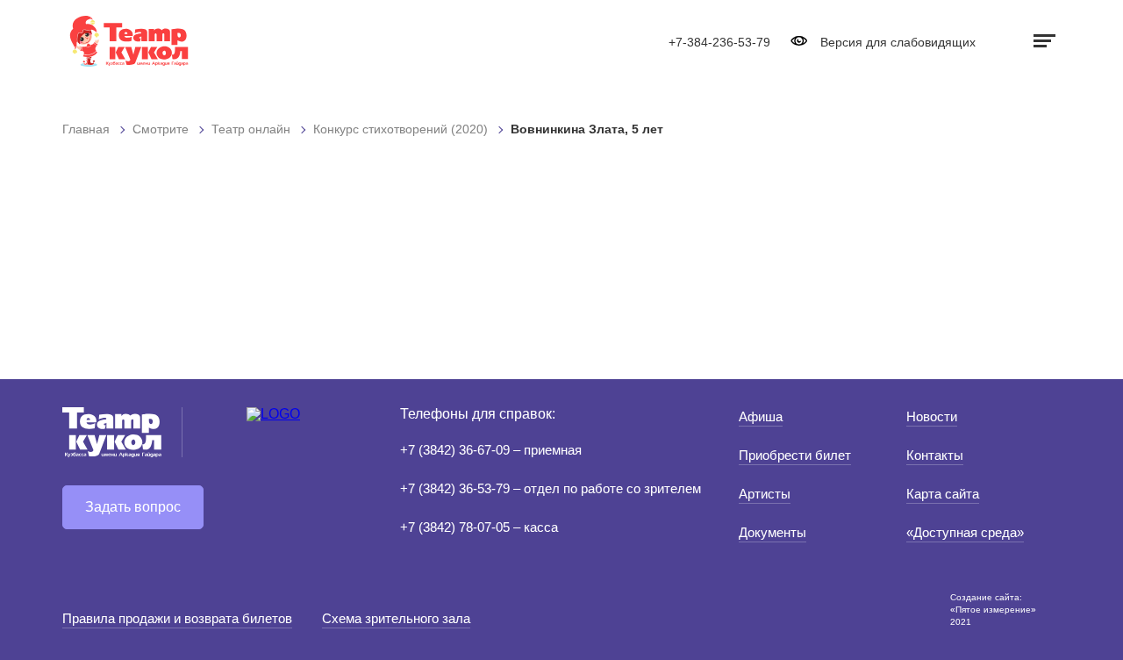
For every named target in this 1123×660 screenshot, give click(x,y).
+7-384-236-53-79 (719, 42)
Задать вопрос (133, 506)
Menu (1042, 40)
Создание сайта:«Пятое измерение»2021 (993, 609)
